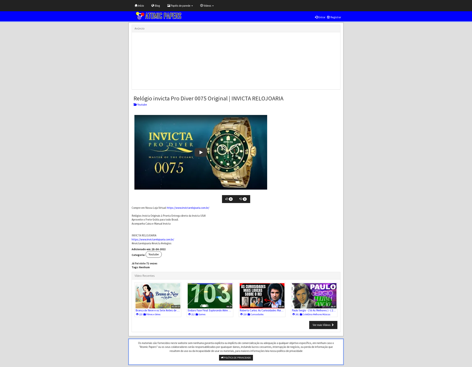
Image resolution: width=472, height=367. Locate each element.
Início (140, 5)
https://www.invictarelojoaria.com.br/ (188, 207)
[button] (200, 152)
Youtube (141, 104)
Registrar (335, 17)
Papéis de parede (180, 5)
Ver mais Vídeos (322, 325)
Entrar (321, 17)
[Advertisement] (236, 61)
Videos (207, 5)
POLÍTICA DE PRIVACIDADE (237, 357)
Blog (157, 5)
